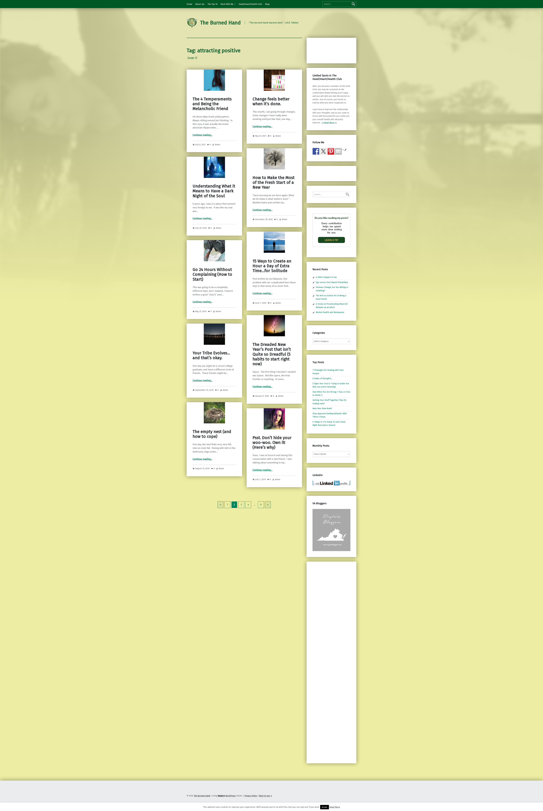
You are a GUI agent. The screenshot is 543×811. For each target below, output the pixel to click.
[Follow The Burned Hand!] (323, 151)
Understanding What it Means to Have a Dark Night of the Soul (214, 191)
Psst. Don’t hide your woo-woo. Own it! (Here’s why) (272, 442)
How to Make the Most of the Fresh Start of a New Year (274, 182)
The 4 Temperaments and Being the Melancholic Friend (212, 104)
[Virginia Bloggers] (331, 530)
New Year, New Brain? (322, 408)
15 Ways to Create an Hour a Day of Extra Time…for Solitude (272, 266)
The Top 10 (212, 4)
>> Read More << (329, 122)
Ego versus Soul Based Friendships (332, 282)
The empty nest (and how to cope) (212, 434)
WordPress (230, 795)
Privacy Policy (250, 795)
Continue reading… (202, 135)
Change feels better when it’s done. (271, 101)
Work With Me (227, 4)
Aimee (217, 144)
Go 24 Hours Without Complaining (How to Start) (212, 274)
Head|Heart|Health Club (250, 4)
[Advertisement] (327, 50)
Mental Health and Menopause (330, 312)
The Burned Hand (220, 23)
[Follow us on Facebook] (316, 151)
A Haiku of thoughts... (322, 378)
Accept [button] (324, 807)
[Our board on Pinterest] (330, 151)
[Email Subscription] (338, 151)
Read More (334, 807)
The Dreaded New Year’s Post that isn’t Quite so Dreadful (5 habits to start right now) (272, 354)
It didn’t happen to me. (326, 277)
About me (199, 4)
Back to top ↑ (265, 795)
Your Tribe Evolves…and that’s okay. (211, 355)
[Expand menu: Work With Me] (235, 4)
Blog (267, 4)
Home (189, 4)
